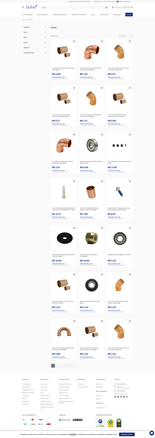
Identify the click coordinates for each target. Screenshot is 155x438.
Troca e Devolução (64, 395)
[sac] (128, 7)
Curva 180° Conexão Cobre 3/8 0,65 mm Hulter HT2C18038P (63, 348)
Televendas (80, 384)
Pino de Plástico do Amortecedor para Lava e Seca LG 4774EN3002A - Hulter (63, 208)
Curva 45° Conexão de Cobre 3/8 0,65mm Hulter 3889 (118, 302)
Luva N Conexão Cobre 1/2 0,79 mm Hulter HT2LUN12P (63, 302)
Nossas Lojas (44, 387)
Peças (92, 14)
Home (26, 19)
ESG (42, 410)
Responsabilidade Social (47, 404)
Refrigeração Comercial (59, 14)
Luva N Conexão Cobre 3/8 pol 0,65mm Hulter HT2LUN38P (61, 115)
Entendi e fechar (126, 434)
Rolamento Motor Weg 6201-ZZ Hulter (119, 254)
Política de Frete (63, 392)
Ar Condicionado (27, 14)
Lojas (129, 14)
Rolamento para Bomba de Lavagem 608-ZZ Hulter (91, 162)
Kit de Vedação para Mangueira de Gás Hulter (119, 162)
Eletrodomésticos (42, 14)
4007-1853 (120, 386)
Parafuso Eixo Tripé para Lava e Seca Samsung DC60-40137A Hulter (119, 208)
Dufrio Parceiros (98, 1)
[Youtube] (121, 396)
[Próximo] (75, 366)
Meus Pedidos (99, 387)
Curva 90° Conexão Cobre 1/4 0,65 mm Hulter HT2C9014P (90, 69)
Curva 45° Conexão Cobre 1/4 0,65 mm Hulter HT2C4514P (118, 69)
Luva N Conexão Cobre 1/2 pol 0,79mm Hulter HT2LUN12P (117, 115)
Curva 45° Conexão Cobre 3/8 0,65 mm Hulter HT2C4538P (90, 115)
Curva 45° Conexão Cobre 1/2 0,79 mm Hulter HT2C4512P (118, 348)
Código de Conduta (45, 401)
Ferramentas (25, 395)
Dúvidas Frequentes (83, 387)
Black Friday (44, 389)
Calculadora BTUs (100, 407)
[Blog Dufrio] (127, 396)
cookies (72, 434)
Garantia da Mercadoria (65, 398)
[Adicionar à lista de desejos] (74, 42)
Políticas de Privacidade (65, 384)
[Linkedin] (124, 396)
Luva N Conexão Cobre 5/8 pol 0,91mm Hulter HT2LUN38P (89, 348)
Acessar (98, 398)
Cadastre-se (99, 396)
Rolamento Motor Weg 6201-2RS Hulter (90, 302)
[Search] (106, 7)
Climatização (117, 14)
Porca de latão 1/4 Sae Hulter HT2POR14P (88, 255)
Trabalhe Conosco (45, 395)
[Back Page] (23, 19)
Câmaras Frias (104, 14)
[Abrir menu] (23, 7)
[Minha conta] (125, 7)
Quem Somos (44, 384)
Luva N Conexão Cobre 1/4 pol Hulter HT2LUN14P (63, 69)
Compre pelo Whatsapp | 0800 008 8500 (79, 1)
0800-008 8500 (121, 390)
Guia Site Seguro (45, 398)
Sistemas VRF (25, 404)
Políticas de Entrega (64, 387)
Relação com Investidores (47, 407)
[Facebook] (115, 396)
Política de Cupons (64, 389)
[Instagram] (118, 396)
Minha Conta (99, 384)
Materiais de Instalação (78, 14)
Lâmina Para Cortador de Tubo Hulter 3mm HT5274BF (63, 255)
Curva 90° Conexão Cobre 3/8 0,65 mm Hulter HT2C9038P (62, 162)
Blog (42, 392)
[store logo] (31, 7)
